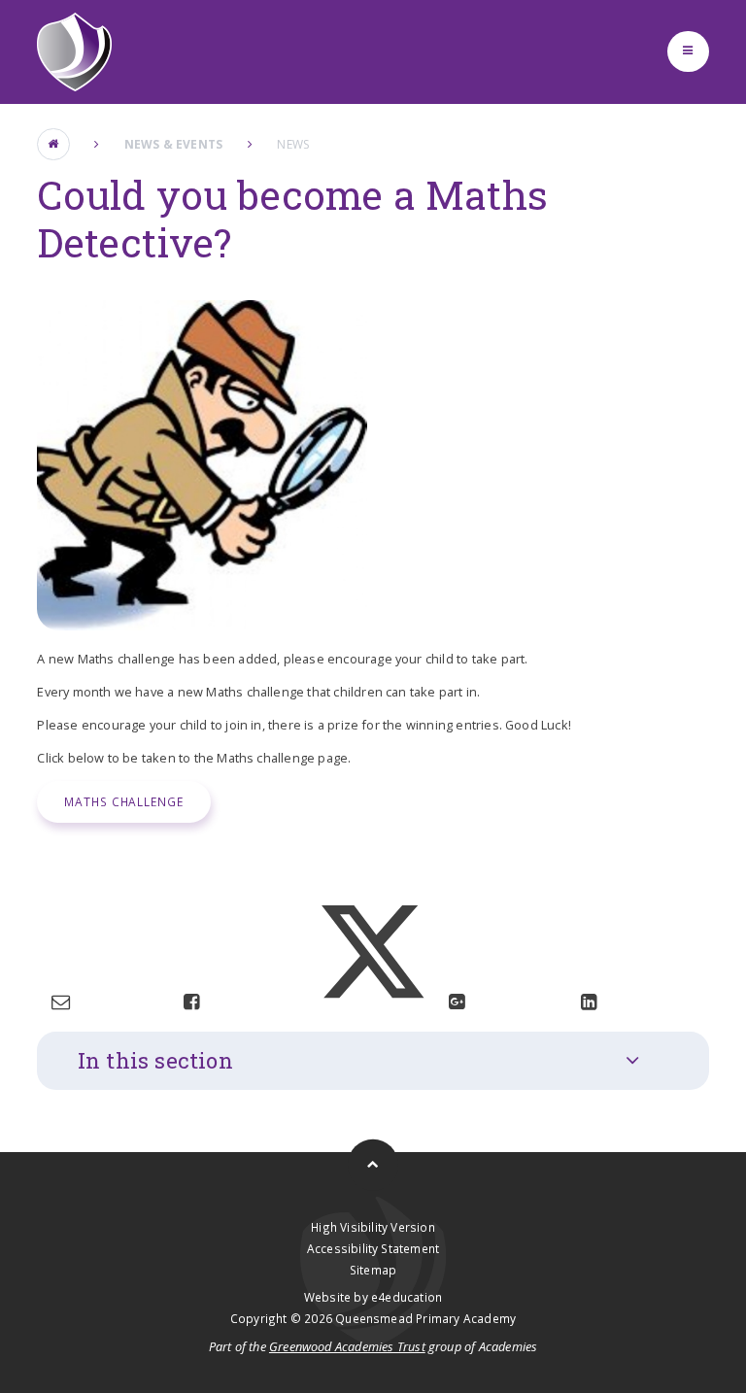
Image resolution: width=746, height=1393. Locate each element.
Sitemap (373, 1269)
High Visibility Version (372, 1227)
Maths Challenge (123, 801)
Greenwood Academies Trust (347, 1346)
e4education (406, 1297)
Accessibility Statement (373, 1248)
